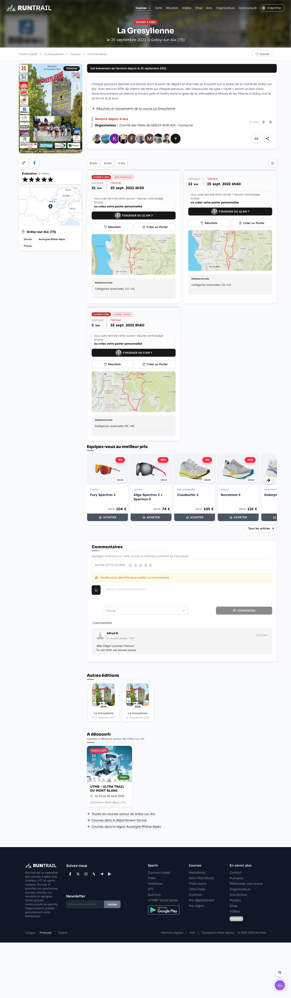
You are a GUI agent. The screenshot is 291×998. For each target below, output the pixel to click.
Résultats (172, 8)
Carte (158, 8)
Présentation (103, 282)
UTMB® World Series (163, 900)
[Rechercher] (280, 972)
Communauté (248, 8)
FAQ (192, 932)
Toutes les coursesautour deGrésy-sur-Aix (123, 814)
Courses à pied (159, 872)
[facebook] (34, 163)
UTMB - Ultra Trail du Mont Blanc (107, 788)
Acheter (109, 517)
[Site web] (23, 163)
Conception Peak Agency (218, 932)
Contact (236, 872)
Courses (141, 8)
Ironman (195, 895)
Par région (196, 906)
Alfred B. (113, 633)
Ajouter (265, 54)
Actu (209, 8)
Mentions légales (172, 932)
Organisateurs (225, 8)
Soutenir (236, 918)
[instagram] (86, 874)
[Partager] (267, 138)
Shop (198, 8)
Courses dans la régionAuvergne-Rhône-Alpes (126, 826)
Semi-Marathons (201, 878)
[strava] (94, 874)
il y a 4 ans (261, 635)
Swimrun (154, 895)
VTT (151, 889)
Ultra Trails (197, 889)
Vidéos (186, 8)
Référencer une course (246, 884)
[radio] (25, 179)
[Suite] (268, 480)
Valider (112, 904)
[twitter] (78, 874)
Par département (201, 900)
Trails (152, 878)
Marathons (197, 872)
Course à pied (28, 54)
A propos (236, 878)
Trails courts (198, 884)
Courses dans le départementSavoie (119, 820)
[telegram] (102, 874)
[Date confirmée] (91, 796)
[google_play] (110, 874)
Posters (235, 900)
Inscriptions (238, 895)
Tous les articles (259, 528)
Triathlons (155, 884)
